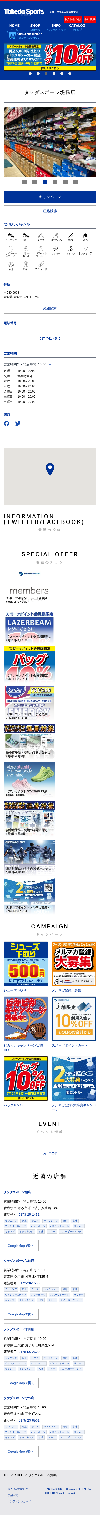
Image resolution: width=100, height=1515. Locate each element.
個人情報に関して (18, 1489)
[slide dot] (24, 182)
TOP (53, 1153)
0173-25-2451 (29, 1214)
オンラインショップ (24, 35)
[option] (50, 142)
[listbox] (50, 142)
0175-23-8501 (29, 1420)
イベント (56, 27)
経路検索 (50, 211)
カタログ (77, 27)
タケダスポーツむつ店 (19, 1398)
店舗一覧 (35, 27)
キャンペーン (50, 197)
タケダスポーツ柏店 (17, 1192)
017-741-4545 (50, 338)
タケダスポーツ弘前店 (19, 1260)
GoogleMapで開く (21, 1246)
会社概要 (90, 19)
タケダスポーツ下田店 (19, 1329)
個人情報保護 (72, 19)
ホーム (14, 27)
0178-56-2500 (29, 1352)
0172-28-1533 (29, 1283)
